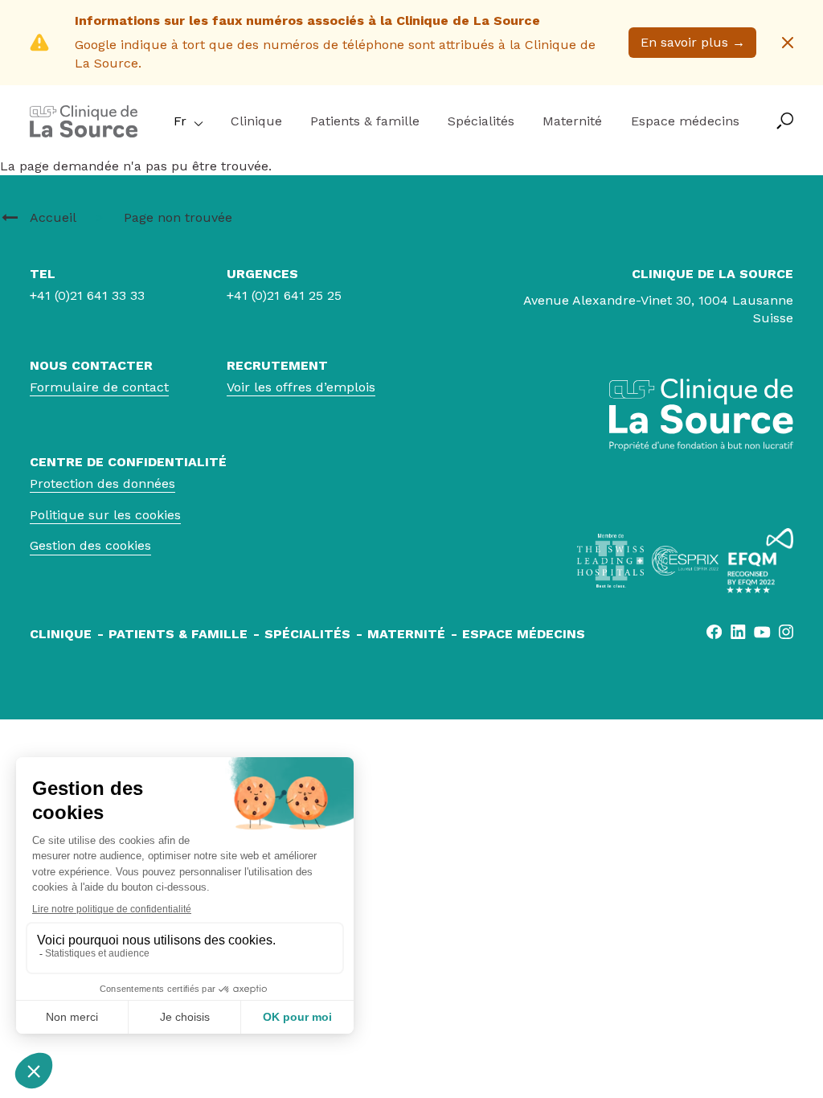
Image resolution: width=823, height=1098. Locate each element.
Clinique (256, 121)
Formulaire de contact (99, 387)
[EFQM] (760, 560)
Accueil (53, 217)
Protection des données (102, 483)
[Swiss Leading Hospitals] (610, 561)
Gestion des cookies (90, 545)
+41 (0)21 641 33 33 (87, 295)
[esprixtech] (685, 560)
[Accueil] (83, 133)
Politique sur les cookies (105, 514)
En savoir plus (693, 42)
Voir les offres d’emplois (301, 387)
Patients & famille (365, 121)
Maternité (572, 121)
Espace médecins (685, 121)
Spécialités (481, 121)
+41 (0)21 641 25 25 (284, 295)
